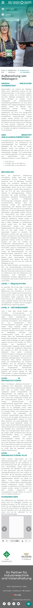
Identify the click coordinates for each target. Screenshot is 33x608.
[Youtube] (18, 603)
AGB (8, 586)
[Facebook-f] (4, 603)
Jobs (24, 586)
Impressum (17, 591)
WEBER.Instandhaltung (12, 71)
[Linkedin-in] (9, 603)
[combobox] (8, 20)
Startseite (3, 71)
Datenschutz (16, 586)
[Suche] (18, 20)
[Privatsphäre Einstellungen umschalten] (28, 604)
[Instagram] (13, 603)
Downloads (7, 591)
